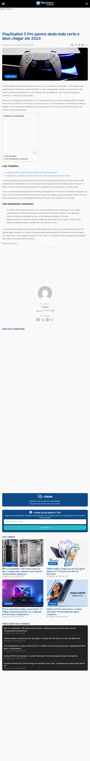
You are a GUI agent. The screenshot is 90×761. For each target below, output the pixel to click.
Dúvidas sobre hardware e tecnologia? (45, 501)
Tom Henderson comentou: (17, 159)
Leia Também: (11, 156)
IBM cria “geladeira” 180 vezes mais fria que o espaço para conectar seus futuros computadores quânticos (22, 571)
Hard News (10, 76)
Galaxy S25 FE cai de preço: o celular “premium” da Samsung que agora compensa (64, 612)
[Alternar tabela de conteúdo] (33, 153)
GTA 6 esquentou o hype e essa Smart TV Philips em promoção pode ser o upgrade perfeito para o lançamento (22, 612)
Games (9, 9)
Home (2, 9)
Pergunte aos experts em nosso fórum (45, 504)
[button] (3, 3)
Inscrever (45, 527)
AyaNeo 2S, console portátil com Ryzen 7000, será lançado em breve (38, 175)
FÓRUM (48, 496)
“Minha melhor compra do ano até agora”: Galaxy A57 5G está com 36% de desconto (66, 571)
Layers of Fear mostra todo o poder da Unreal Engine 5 (32, 172)
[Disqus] (45, 362)
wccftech (12, 243)
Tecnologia (10, 563)
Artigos (53, 563)
